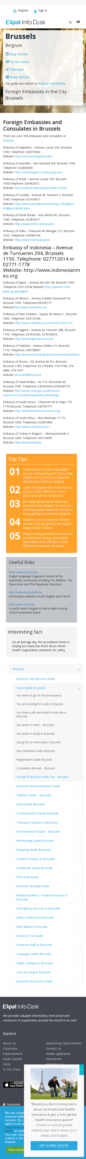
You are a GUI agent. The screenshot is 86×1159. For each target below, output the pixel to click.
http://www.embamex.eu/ (30, 307)
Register (23, 10)
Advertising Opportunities (64, 1043)
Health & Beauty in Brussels (35, 859)
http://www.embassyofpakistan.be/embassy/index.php (50, 354)
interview (16, 69)
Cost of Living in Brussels (33, 972)
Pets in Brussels (27, 877)
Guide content (12, 1059)
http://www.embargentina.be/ (34, 156)
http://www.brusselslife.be (25, 592)
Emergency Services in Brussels (38, 908)
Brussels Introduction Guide (35, 679)
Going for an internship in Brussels (38, 742)
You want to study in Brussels (35, 733)
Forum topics (19, 62)
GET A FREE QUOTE (54, 1146)
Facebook (13, 1104)
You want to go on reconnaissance (39, 695)
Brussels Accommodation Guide (38, 786)
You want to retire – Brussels (35, 725)
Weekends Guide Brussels (34, 868)
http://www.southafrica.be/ (32, 427)
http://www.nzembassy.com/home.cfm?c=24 (43, 323)
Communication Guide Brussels (37, 813)
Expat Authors (13, 1054)
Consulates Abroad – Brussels (35, 768)
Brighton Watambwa (51, 83)
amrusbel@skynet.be (28, 375)
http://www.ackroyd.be (23, 572)
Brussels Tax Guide (29, 936)
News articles (19, 77)
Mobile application (58, 1054)
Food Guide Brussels (30, 804)
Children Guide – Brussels (33, 795)
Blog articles (18, 54)
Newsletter (54, 1059)
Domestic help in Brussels (34, 945)
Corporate (10, 1048)
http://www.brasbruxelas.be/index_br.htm (41, 188)
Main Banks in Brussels (32, 927)
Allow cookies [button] (16, 1149)
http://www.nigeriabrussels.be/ (34, 339)
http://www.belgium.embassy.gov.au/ (38, 172)
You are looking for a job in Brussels (39, 704)
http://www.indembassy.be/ (32, 240)
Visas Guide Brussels (30, 688)
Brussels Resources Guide (34, 981)
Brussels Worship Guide (32, 886)
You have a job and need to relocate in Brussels (41, 714)
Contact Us (53, 1048)
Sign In (42, 10)
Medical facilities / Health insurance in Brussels (41, 897)
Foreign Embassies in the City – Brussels (42, 777)
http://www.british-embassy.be (34, 224)
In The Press (12, 1069)
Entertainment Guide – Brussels (38, 831)
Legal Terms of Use (17, 1127)
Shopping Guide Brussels (33, 850)
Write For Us (55, 1064)
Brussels (8, 140)
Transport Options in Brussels (37, 822)
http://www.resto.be (22, 604)
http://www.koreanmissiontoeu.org (37, 411)
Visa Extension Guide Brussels (35, 751)
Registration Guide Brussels (34, 759)
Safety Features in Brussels (35, 917)
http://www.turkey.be (28, 442)
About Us (9, 1043)
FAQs (6, 1064)
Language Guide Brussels (33, 954)
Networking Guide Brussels (35, 840)
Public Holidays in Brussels (34, 963)
